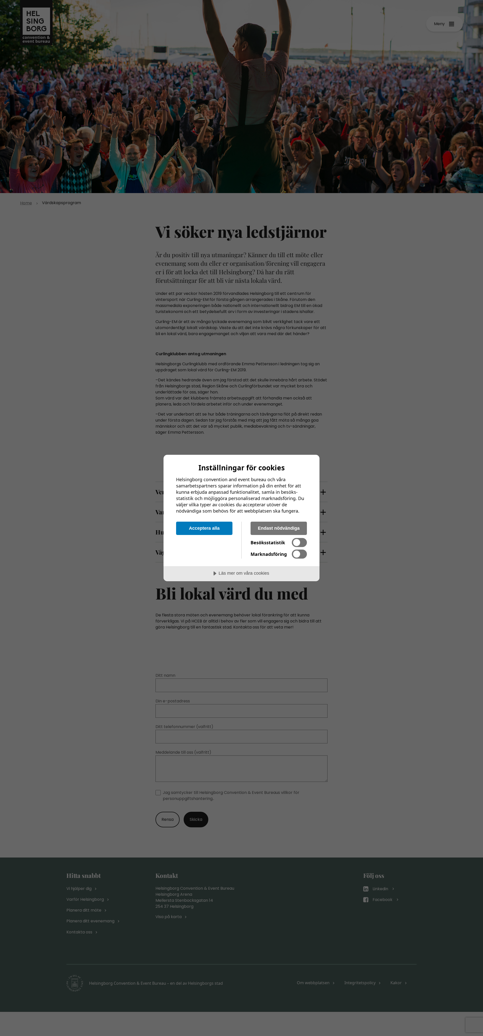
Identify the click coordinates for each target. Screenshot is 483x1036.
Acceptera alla (204, 528)
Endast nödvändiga (279, 528)
